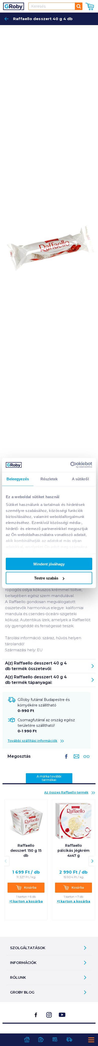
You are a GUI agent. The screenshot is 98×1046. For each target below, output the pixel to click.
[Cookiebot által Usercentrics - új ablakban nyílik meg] (70, 465)
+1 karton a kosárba (26, 901)
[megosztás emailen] (75, 760)
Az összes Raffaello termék (66, 792)
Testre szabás (46, 578)
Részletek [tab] (49, 479)
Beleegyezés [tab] (18, 479)
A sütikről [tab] (80, 479)
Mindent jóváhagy (49, 564)
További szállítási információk (32, 741)
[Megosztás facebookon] (66, 760)
